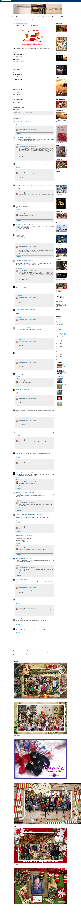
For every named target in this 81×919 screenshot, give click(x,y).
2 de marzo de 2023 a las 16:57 (25, 352)
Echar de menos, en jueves (64, 379)
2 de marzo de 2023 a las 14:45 (31, 270)
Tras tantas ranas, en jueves (64, 397)
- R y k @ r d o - (19, 327)
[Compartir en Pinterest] (31, 112)
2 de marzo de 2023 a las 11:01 (27, 224)
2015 (59, 351)
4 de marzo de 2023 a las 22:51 (25, 579)
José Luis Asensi (19, 309)
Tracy (17, 579)
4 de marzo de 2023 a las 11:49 (25, 558)
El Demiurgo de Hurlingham (21, 599)
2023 (59, 323)
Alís (17, 451)
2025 (59, 319)
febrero (60, 336)
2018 (59, 346)
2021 (59, 341)
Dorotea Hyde (19, 492)
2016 (59, 349)
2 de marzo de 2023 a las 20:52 (26, 389)
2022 (59, 340)
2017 (59, 348)
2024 (59, 321)
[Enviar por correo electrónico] (27, 112)
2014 (59, 353)
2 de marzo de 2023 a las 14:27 (31, 129)
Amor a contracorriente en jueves (64, 392)
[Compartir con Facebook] (30, 112)
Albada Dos (21, 129)
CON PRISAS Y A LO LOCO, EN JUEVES (62, 334)
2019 (59, 344)
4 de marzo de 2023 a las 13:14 (31, 319)
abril (59, 327)
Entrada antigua (50, 652)
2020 (59, 343)
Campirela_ (18, 224)
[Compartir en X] (29, 112)
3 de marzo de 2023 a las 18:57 (26, 535)
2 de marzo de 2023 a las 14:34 (31, 172)
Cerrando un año (60, 376)
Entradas (59, 311)
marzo (60, 329)
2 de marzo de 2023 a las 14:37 (31, 213)
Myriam (17, 628)
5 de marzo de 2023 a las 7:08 (31, 587)
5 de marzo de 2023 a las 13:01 (25, 628)
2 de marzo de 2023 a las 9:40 (24, 184)
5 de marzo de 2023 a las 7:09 (31, 608)
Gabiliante (18, 233)
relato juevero (18, 113)
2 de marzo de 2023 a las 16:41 (29, 327)
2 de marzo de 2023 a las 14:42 (31, 246)
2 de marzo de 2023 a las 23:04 (26, 431)
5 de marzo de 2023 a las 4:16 (33, 599)
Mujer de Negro (19, 163)
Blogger (47, 910)
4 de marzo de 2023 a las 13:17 (31, 398)
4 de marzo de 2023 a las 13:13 (31, 297)
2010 (59, 359)
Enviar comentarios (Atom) (24, 654)
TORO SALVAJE (19, 286)
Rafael (17, 204)
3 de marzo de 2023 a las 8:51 (23, 451)
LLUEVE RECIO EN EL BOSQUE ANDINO (62, 331)
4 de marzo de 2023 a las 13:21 (31, 420)
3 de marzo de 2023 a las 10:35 (27, 472)
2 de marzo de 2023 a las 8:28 (25, 121)
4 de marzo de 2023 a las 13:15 (31, 341)
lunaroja (17, 389)
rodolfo (17, 558)
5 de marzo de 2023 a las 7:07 (31, 567)
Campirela (25, 48)
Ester (17, 184)
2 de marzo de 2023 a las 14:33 (31, 146)
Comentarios (60, 313)
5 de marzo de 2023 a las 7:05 (31, 502)
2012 (59, 356)
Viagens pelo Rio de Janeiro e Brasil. (23, 514)
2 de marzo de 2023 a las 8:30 (25, 137)
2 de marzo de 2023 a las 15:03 (29, 309)
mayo (60, 326)
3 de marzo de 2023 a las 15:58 (28, 492)
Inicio (34, 652)
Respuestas (19, 127)
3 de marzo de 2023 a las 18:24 (37, 514)
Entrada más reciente (17, 652)
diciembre (60, 324)
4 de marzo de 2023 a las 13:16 (31, 380)
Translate (35, 19)
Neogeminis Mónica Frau (21, 373)
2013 (59, 354)
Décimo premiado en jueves (64, 371)
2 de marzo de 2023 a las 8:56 (28, 163)
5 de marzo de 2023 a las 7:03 (31, 462)
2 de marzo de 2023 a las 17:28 (32, 373)
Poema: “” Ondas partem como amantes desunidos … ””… (27, 334)
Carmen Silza (18, 260)
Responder (18, 124)
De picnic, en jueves (64, 403)
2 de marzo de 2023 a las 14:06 (28, 260)
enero (60, 338)
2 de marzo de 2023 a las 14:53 (29, 286)
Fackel (17, 121)
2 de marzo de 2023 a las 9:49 (24, 204)
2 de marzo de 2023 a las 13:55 (26, 233)
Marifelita (18, 431)
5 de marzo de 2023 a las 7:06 (31, 547)
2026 (59, 318)
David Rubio (18, 472)
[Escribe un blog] (28, 112)
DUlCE (17, 352)
